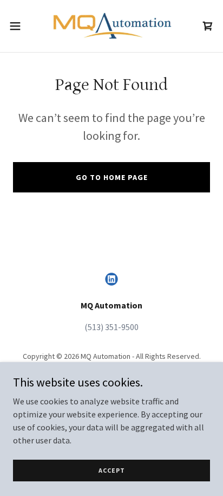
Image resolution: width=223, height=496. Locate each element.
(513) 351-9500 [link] (111, 326)
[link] (111, 26)
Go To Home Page (112, 177)
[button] (20, 26)
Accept (112, 470)
